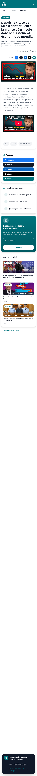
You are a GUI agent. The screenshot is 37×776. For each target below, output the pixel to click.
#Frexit (14, 144)
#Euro (6, 144)
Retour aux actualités (11, 330)
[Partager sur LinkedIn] (25, 57)
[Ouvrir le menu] (33, 4)
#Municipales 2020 (25, 144)
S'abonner (18, 247)
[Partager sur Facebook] (16, 57)
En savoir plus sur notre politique (17, 770)
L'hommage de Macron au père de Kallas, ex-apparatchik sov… (20, 195)
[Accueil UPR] (4, 4)
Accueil (5, 10)
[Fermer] (31, 757)
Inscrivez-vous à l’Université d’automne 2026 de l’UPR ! (18, 202)
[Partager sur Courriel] (34, 57)
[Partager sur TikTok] (29, 57)
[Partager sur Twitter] (21, 57)
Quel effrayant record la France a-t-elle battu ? (20, 209)
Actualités (14, 10)
